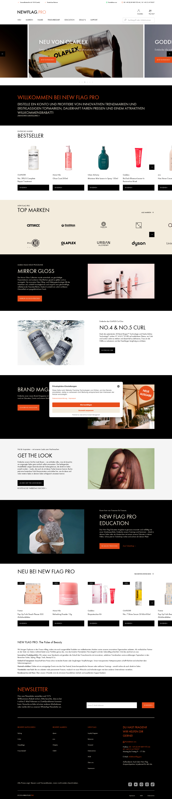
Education (69, 20)
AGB (89, 757)
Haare (40, 20)
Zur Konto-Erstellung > (29, 116)
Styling (20, 733)
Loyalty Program (93, 733)
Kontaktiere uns (112, 2)
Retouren (90, 739)
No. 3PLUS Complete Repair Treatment (26, 180)
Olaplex (55, 745)
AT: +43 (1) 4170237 (148, 2)
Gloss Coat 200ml (60, 178)
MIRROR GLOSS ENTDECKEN (30, 298)
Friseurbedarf (54, 20)
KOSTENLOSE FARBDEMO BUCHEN (32, 488)
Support (93, 20)
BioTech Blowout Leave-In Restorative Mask (133, 180)
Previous (2, 53)
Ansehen (23, 188)
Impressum (91, 768)
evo (54, 739)
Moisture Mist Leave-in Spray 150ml (103, 178)
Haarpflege (21, 745)
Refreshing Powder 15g (62, 614)
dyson (54, 733)
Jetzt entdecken (47, 60)
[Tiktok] (152, 784)
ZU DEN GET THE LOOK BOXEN (31, 483)
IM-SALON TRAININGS (109, 546)
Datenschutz (92, 751)
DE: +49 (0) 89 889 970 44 (131, 2)
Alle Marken (146, 212)
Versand (90, 745)
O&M (54, 751)
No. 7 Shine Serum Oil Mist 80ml (136, 614)
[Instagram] (141, 784)
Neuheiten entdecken (142, 574)
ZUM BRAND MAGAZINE (28, 408)
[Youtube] (136, 784)
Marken (29, 20)
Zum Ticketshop (129, 546)
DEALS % (82, 20)
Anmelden (148, 705)
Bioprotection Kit (94, 614)
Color (19, 739)
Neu (19, 20)
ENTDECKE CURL (107, 350)
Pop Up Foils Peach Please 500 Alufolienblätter (30, 615)
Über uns (90, 762)
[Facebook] (130, 784)
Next (169, 53)
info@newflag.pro (135, 757)
